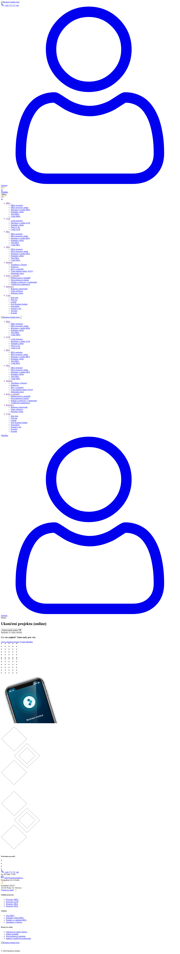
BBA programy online (19, 236)
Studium (9, 262)
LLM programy (17, 221)
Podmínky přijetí (17, 212)
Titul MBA (15, 214)
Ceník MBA (15, 216)
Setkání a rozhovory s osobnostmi (24, 282)
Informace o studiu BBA (20, 238)
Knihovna (14, 267)
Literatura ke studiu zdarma (16, 932)
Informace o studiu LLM (20, 223)
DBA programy (17, 249)
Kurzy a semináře (12, 276)
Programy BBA (12, 904)
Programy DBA (12, 906)
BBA (8, 232)
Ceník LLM (15, 229)
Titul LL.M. (15, 227)
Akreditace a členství (19, 265)
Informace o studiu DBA (20, 254)
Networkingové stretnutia (15, 936)
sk (2, 190)
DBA (8, 247)
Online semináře (12, 934)
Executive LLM (12, 902)
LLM (8, 218)
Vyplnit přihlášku (26, 642)
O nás (8, 295)
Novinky (14, 311)
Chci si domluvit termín (10, 642)
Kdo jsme (14, 298)
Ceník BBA (15, 245)
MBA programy (17, 205)
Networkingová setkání (20, 280)
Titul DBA (15, 258)
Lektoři (13, 302)
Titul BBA (15, 243)
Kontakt (14, 313)
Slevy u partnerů (17, 269)
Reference (10, 287)
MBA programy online (19, 208)
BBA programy (17, 234)
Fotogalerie (15, 306)
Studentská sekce (17, 273)
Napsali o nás (16, 309)
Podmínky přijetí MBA (15, 918)
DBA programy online (19, 251)
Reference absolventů (19, 289)
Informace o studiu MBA (20, 210)
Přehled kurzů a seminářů (20, 278)
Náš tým (14, 300)
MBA (8, 203)
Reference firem (17, 293)
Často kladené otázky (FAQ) (22, 271)
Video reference (17, 291)
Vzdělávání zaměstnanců (20, 284)
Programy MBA (12, 899)
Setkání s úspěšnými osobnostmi (18, 938)
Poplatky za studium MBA (16, 920)
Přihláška (4, 192)
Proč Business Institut (19, 304)
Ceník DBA (15, 260)
